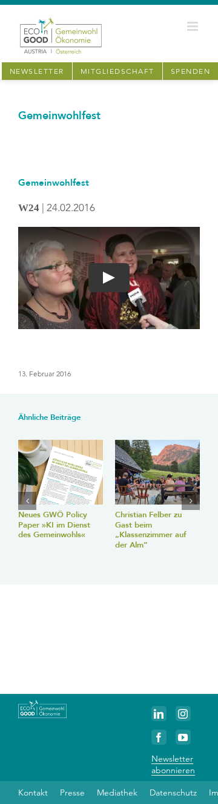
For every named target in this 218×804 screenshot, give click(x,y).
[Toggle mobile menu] (193, 26)
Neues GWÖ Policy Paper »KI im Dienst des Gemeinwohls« (54, 524)
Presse (72, 792)
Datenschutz (173, 792)
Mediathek (117, 792)
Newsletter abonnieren (173, 764)
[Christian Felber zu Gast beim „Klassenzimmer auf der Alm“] (157, 472)
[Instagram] (183, 713)
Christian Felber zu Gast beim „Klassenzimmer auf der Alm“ (151, 530)
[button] (27, 501)
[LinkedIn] (159, 713)
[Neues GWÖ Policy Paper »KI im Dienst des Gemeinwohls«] (60, 472)
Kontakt (33, 792)
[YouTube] (183, 737)
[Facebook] (159, 737)
